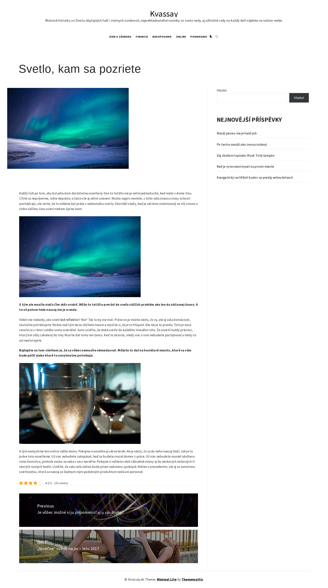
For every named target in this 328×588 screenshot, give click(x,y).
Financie (142, 36)
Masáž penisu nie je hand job (237, 133)
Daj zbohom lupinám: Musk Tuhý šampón (245, 155)
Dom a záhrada (120, 36)
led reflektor (69, 320)
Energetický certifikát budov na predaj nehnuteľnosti (255, 177)
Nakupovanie (162, 36)
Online (181, 36)
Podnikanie (198, 36)
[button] (211, 36)
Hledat (222, 90)
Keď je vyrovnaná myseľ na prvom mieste (245, 166)
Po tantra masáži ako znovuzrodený (242, 144)
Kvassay (164, 13)
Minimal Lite (167, 579)
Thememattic (192, 579)
